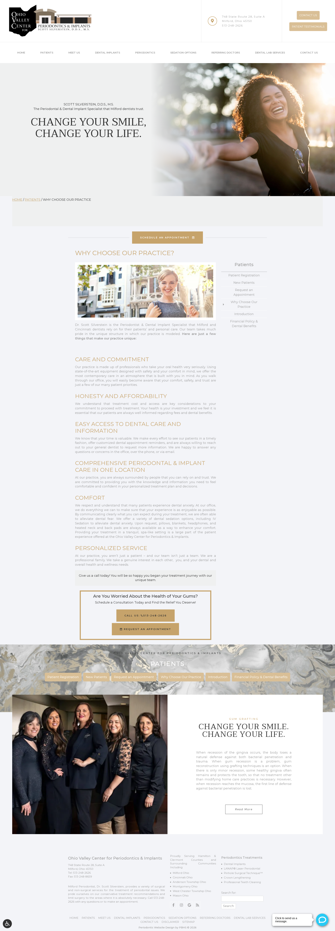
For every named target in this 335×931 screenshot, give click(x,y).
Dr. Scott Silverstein (110, 886)
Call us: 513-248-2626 (145, 615)
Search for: (228, 892)
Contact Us (309, 52)
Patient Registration (244, 275)
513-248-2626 (232, 25)
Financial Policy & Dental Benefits (244, 323)
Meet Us (74, 52)
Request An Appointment (147, 629)
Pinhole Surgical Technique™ (243, 873)
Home (21, 52)
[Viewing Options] (7, 923)
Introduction (244, 314)
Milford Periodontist (81, 886)
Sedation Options (183, 52)
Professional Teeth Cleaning (242, 882)
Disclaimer (170, 922)
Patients (46, 52)
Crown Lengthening (237, 877)
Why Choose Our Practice (244, 304)
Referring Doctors (225, 52)
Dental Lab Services (270, 52)
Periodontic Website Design (156, 927)
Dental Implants (107, 52)
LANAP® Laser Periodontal (242, 868)
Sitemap (188, 922)
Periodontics (145, 52)
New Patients (244, 283)
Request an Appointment (244, 292)
